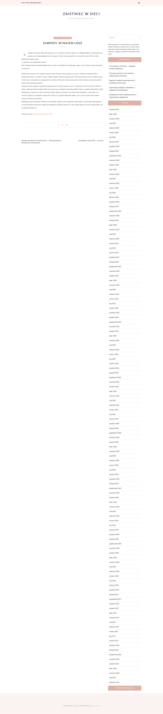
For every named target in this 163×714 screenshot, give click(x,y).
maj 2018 (112, 567)
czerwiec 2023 (114, 285)
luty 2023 (112, 303)
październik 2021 (115, 377)
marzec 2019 (113, 520)
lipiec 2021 (113, 391)
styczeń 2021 (114, 419)
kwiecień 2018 (114, 571)
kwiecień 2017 (114, 627)
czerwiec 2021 (114, 396)
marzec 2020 (113, 465)
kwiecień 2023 (114, 294)
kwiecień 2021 (114, 405)
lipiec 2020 (113, 447)
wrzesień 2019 (114, 493)
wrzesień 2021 (114, 382)
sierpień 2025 (114, 165)
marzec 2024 (113, 243)
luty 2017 (112, 636)
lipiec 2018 (113, 557)
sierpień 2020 (114, 442)
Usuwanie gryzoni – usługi (91, 140)
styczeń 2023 (114, 308)
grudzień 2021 (114, 368)
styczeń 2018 (114, 585)
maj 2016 (112, 677)
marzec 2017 (113, 631)
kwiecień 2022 (114, 350)
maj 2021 (112, 400)
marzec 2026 (113, 132)
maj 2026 (112, 123)
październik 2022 (115, 322)
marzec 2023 (113, 299)
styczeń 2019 (114, 530)
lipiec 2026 (113, 114)
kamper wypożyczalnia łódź (42, 114)
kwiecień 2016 (114, 682)
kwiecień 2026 (114, 128)
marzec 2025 (113, 188)
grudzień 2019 (114, 479)
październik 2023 (115, 266)
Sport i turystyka (62, 38)
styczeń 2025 (114, 197)
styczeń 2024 (114, 252)
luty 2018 (112, 581)
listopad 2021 (114, 373)
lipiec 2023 (113, 280)
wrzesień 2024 (114, 216)
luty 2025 (112, 193)
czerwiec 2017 (114, 618)
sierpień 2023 (114, 276)
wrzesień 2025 (114, 160)
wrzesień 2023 (114, 271)
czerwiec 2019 (114, 507)
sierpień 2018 (114, 553)
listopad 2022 (114, 317)
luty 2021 (112, 414)
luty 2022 (112, 359)
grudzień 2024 (114, 202)
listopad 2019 (114, 484)
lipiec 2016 (113, 668)
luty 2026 (112, 137)
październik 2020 (115, 433)
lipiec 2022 (113, 336)
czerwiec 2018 (114, 562)
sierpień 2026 (114, 109)
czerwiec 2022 (114, 340)
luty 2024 (112, 248)
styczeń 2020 (114, 474)
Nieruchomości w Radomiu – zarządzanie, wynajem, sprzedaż (42, 142)
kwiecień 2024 (114, 239)
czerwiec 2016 (114, 673)
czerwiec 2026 (114, 119)
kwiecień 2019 (114, 516)
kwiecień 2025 (114, 183)
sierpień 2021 (114, 386)
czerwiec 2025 (114, 174)
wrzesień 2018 (114, 548)
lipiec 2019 (113, 502)
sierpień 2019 (114, 497)
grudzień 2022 (114, 313)
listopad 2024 (114, 206)
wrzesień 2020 (114, 437)
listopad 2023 (114, 262)
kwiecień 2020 (114, 460)
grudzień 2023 (114, 257)
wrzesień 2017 (114, 604)
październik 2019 (115, 488)
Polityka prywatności (31, 2)
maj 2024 (112, 234)
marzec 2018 (113, 576)
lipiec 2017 (113, 613)
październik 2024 (115, 211)
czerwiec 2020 (114, 451)
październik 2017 (115, 599)
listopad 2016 (114, 650)
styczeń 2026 (114, 142)
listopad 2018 (114, 539)
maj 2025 (112, 179)
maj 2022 (112, 345)
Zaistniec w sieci (81, 14)
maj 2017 (112, 622)
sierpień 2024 (114, 220)
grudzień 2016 (114, 645)
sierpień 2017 (114, 608)
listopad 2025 (114, 151)
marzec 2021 (113, 410)
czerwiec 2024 (114, 229)
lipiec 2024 (113, 225)
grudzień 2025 (114, 146)
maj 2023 (112, 289)
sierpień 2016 (114, 664)
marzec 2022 (113, 354)
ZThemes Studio (95, 705)
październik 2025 (115, 156)
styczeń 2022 (114, 363)
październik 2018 (115, 544)
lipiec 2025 (113, 169)
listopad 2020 (114, 428)
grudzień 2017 (114, 590)
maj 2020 (112, 456)
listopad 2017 (114, 594)
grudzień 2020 (114, 423)
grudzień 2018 (114, 534)
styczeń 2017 (114, 641)
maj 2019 (112, 511)
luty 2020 (112, 470)
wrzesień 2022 (114, 326)
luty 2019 (112, 525)
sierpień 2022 (114, 331)
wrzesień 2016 (114, 659)
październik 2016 (115, 654)
